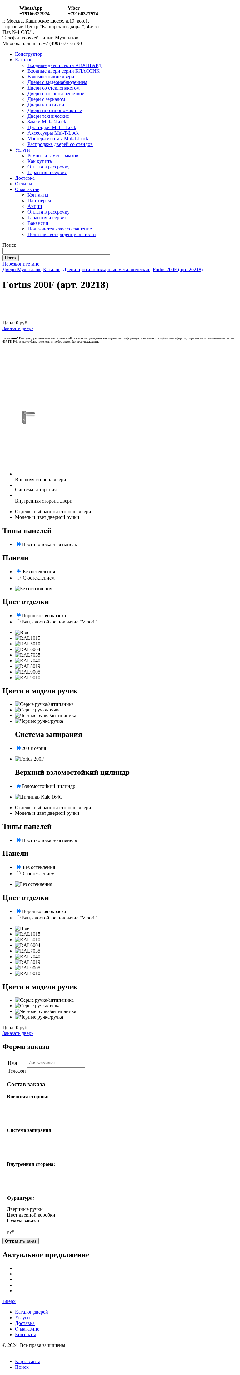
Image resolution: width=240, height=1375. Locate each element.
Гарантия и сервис (47, 172)
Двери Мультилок (21, 269)
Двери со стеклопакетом (54, 87)
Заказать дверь (17, 328)
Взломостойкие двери (51, 76)
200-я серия (34, 748)
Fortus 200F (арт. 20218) (178, 269)
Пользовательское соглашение (60, 228)
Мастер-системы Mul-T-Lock (58, 138)
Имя (12, 1063)
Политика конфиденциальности (62, 234)
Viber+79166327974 (83, 10)
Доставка (25, 178)
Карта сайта (27, 1361)
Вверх (9, 1301)
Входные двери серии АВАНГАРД (65, 65)
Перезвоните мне (20, 263)
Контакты (38, 195)
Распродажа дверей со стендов (60, 144)
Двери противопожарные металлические (106, 269)
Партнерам (39, 200)
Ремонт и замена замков (53, 155)
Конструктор (28, 54)
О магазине (27, 189)
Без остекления (39, 571)
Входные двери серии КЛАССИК (64, 71)
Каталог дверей (31, 1312)
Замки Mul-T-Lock (47, 121)
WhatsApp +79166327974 (34, 10)
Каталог (23, 59)
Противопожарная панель (49, 544)
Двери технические (48, 116)
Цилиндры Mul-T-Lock (52, 127)
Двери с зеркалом (46, 99)
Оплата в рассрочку (49, 166)
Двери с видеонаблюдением (57, 82)
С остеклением (39, 578)
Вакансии (38, 223)
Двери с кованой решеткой (56, 93)
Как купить (40, 161)
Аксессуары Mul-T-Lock (53, 133)
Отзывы (23, 183)
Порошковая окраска (44, 615)
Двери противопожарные (55, 110)
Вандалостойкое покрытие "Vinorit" (60, 621)
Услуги (22, 149)
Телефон (17, 1070)
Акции (35, 206)
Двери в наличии (46, 104)
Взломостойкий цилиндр (48, 786)
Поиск (22, 1367)
